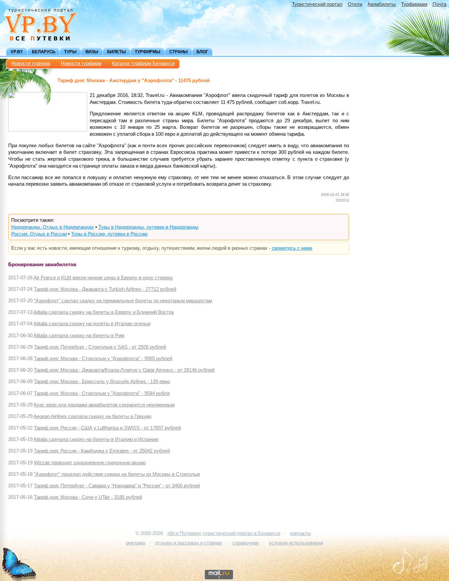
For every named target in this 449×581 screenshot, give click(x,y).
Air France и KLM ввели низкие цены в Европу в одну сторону (103, 277)
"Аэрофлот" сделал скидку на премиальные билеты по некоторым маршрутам (123, 300)
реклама (135, 543)
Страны (178, 51)
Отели (355, 4)
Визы (91, 51)
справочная (245, 543)
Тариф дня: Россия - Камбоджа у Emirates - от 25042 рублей (102, 450)
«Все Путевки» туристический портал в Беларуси (223, 533)
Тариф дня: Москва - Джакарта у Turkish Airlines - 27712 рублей (105, 289)
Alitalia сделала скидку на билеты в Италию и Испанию (96, 439)
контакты (300, 533)
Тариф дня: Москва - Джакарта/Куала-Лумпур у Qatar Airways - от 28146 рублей (124, 370)
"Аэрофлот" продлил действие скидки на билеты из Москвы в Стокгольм (117, 474)
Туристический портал (317, 4)
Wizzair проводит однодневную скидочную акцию (90, 462)
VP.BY (17, 51)
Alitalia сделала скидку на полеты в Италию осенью (92, 323)
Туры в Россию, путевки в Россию (109, 234)
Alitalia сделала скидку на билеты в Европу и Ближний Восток (104, 312)
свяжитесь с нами (292, 248)
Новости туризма (30, 63)
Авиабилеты (381, 4)
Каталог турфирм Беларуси (143, 63)
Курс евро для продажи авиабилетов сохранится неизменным (104, 404)
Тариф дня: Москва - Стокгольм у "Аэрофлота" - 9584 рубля (102, 393)
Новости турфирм (81, 63)
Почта (439, 4)
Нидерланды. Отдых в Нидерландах (52, 227)
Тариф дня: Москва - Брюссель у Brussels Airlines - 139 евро (102, 381)
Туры (70, 51)
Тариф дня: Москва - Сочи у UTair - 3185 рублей (88, 497)
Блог (202, 51)
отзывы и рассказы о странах (188, 543)
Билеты (116, 51)
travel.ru (342, 199)
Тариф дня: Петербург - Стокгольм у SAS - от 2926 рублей (100, 347)
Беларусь (43, 51)
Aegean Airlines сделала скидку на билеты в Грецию (92, 416)
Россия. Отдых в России (39, 234)
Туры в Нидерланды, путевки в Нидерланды (148, 227)
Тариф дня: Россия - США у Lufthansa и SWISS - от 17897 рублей (107, 427)
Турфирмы (147, 51)
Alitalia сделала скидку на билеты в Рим (79, 335)
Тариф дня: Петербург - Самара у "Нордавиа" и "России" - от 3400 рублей (117, 485)
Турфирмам (414, 4)
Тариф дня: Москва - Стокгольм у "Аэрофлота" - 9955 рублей (103, 358)
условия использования (296, 543)
